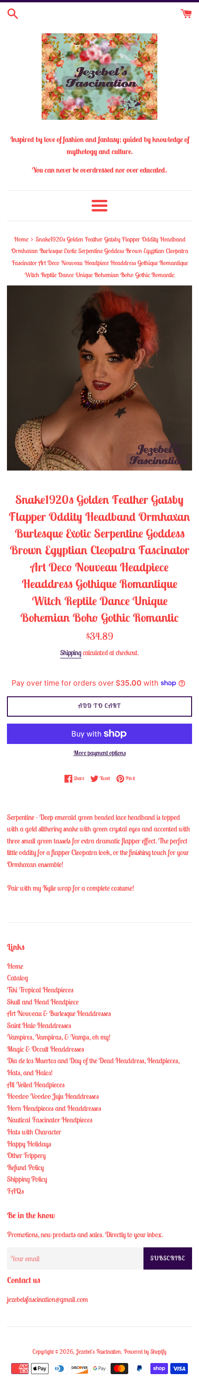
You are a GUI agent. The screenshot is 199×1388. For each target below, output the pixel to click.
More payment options (100, 753)
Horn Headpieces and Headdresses (54, 1108)
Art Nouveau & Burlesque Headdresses (59, 1013)
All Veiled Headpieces (36, 1084)
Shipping (70, 652)
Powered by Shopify (145, 1352)
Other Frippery (26, 1155)
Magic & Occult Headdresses (45, 1048)
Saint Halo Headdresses (39, 1025)
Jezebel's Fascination (98, 1352)
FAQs (15, 1191)
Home (15, 966)
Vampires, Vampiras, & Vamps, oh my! (59, 1036)
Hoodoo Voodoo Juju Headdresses (53, 1096)
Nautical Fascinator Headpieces (50, 1119)
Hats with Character (34, 1131)
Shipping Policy (27, 1179)
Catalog (17, 977)
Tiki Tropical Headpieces (40, 989)
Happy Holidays (29, 1143)
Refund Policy (25, 1167)
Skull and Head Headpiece (43, 1001)
